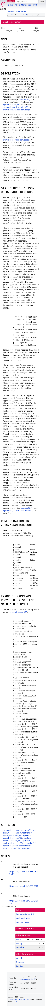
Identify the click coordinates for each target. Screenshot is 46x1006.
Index (10, 5)
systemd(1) (25, 99)
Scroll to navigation (12, 22)
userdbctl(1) (27, 508)
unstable (12, 15)
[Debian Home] (3, 5)
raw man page (22, 922)
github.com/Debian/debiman (18, 999)
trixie (18, 939)
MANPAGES (11, 1)
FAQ (35, 5)
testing (19, 943)
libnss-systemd (21, 15)
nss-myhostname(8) (24, 833)
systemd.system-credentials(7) (18, 510)
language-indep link (25, 914)
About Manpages (23, 5)
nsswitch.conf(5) (11, 848)
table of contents (25, 928)
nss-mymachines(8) (12, 835)
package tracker (23, 918)
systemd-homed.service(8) (15, 107)
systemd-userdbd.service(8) (16, 140)
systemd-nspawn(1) (18, 612)
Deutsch (20, 962)
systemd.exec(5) (11, 104)
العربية (19, 958)
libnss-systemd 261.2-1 (28, 979)
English (19, 966)
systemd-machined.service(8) (17, 110)
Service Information (17, 11)
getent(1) (26, 848)
